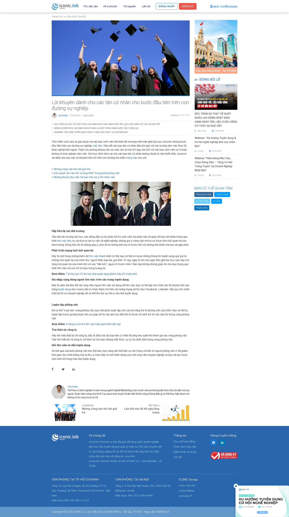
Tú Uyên (201, 151)
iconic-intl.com (187, 485)
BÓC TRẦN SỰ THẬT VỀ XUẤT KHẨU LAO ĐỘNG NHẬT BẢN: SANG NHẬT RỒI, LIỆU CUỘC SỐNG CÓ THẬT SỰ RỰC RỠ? (107, 124)
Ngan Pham (202, 131)
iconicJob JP (185, 496)
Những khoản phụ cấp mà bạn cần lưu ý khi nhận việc (84, 177)
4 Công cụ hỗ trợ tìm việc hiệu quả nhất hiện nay (93, 324)
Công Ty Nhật (222, 194)
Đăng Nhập (167, 6)
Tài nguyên (129, 6)
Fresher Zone (201, 208)
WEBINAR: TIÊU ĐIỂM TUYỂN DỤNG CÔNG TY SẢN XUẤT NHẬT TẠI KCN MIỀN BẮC (91, 132)
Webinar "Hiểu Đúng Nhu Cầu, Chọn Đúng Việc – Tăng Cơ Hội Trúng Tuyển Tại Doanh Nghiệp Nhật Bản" (213, 164)
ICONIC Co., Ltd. (82, 512)
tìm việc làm (64, 240)
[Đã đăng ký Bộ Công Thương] (224, 455)
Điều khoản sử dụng (184, 452)
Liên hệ (146, 6)
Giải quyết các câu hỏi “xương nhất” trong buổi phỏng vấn (86, 173)
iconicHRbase (187, 491)
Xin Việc (216, 201)
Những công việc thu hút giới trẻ (72, 169)
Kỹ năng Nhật (202, 201)
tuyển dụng (64, 289)
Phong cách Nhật (203, 194)
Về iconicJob (110, 6)
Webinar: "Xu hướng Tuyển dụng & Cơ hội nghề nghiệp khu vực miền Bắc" (215, 142)
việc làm (97, 145)
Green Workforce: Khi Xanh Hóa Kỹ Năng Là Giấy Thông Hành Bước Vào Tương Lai (96, 128)
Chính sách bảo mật (184, 447)
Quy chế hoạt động (184, 441)
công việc (131, 157)
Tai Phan (62, 115)
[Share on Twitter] (66, 369)
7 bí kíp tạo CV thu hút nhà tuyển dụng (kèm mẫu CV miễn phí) (101, 273)
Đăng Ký (188, 6)
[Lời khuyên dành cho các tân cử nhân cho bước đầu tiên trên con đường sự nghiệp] (121, 57)
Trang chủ (57, 17)
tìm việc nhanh (97, 256)
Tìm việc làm (90, 6)
